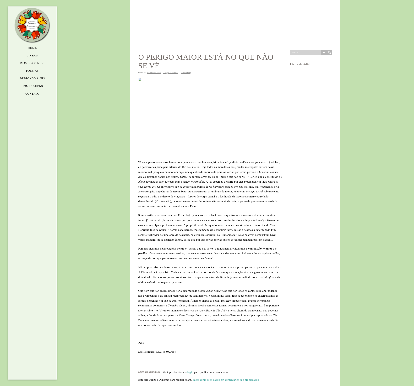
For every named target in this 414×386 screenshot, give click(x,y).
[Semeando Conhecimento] (32, 25)
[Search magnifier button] (329, 52)
